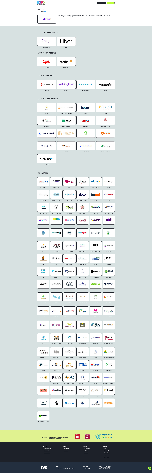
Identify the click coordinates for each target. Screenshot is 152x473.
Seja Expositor (101, 3)
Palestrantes (88, 3)
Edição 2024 (106, 452)
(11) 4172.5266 (87, 468)
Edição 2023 (106, 454)
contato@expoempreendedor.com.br (66, 468)
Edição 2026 (106, 448)
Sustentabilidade (87, 454)
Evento (73, 3)
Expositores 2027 (47, 448)
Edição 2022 (106, 457)
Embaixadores (87, 448)
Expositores (80, 3)
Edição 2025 (106, 450)
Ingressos (111, 3)
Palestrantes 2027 (67, 448)
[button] (149, 468)
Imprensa (86, 452)
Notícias (86, 450)
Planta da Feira (47, 452)
